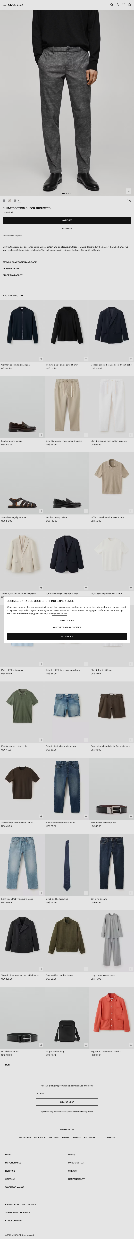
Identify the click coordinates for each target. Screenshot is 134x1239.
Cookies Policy (59, 613)
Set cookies (67, 620)
